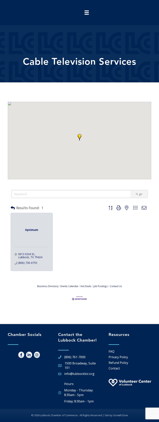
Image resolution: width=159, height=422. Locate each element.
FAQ (111, 351)
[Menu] (87, 12)
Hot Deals (85, 286)
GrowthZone (120, 415)
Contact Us (116, 286)
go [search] (140, 194)
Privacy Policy (118, 357)
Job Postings (100, 286)
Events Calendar (69, 286)
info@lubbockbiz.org (79, 374)
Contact (114, 368)
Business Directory (47, 286)
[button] (79, 137)
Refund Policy (118, 363)
